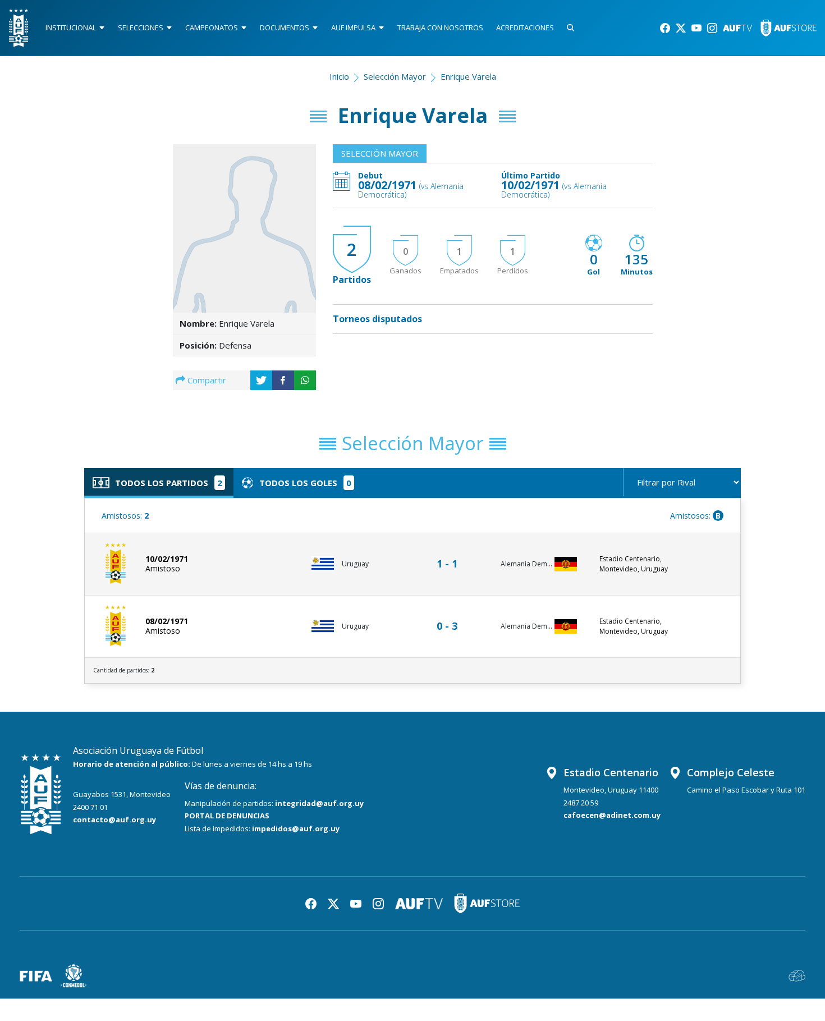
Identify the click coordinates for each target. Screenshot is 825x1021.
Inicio (339, 76)
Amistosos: (125, 515)
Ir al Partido (450, 553)
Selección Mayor (395, 76)
